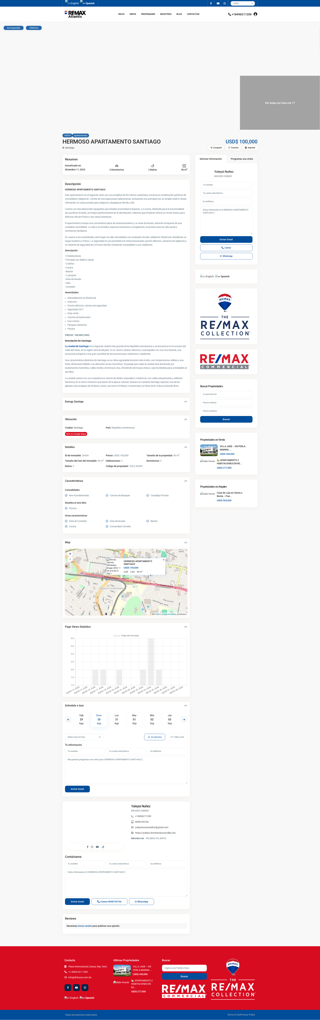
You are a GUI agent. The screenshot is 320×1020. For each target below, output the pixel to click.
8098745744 (141, 821)
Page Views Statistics (78, 626)
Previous (68, 719)
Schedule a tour (74, 705)
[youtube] (217, 3)
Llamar (111, 901)
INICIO (121, 14)
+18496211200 (242, 14)
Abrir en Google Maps (76, 434)
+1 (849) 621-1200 (78, 972)
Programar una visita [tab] (242, 159)
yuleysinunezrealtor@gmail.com (151, 827)
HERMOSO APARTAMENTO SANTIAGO (138, 562)
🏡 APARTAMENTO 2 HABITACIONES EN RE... (142, 984)
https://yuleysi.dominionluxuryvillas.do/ (155, 832)
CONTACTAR (193, 14)
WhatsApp (142, 901)
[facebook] (211, 3)
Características (74, 480)
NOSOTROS (166, 14)
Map (67, 542)
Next (184, 719)
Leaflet (157, 614)
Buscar (226, 419)
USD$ (236, 3)
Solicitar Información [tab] (211, 159)
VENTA (133, 14)
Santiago (69, 147)
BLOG (179, 14)
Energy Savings (74, 401)
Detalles (70, 447)
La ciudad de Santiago (77, 346)
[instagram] (224, 3)
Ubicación (71, 419)
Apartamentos (80, 135)
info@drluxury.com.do (79, 977)
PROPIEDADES (148, 14)
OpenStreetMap (170, 614)
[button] (126, 578)
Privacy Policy (248, 1014)
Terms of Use (234, 1014)
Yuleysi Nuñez (140, 806)
